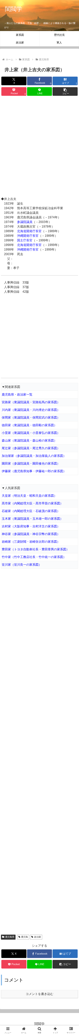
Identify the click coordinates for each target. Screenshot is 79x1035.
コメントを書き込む (39, 994)
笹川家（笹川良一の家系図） (22, 564)
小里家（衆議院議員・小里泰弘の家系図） (31, 432)
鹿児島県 (9, 937)
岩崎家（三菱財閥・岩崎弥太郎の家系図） (31, 541)
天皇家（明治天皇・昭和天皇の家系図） (29, 495)
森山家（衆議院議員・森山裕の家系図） (29, 440)
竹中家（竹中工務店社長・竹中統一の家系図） (34, 557)
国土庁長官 (24, 240)
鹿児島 (24, 937)
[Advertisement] (39, 146)
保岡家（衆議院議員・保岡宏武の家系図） (31, 417)
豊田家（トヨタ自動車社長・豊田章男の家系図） (35, 549)
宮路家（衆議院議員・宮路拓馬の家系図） (31, 402)
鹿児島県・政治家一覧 (17, 394)
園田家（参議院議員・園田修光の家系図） (31, 463)
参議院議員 (24, 222)
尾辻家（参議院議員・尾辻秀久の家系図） (31, 448)
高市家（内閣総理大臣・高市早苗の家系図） (32, 503)
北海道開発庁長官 (29, 231)
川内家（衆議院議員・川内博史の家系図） (31, 409)
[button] (65, 91)
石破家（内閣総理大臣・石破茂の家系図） (31, 511)
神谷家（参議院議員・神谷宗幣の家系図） (31, 534)
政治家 (37, 937)
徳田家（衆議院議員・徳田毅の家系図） (29, 425)
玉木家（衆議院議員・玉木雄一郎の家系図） (32, 518)
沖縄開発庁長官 (28, 235)
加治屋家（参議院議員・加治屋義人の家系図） (34, 455)
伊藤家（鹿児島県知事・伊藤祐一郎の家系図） (34, 471)
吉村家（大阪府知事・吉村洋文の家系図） (31, 526)
